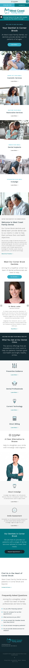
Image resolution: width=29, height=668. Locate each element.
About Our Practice (7, 253)
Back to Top (15, 661)
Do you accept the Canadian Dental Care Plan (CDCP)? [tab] (14, 621)
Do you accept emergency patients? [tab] (14, 625)
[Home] (14, 11)
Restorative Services (14, 113)
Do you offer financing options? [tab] (12, 608)
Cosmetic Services (14, 78)
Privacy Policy (7, 660)
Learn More (14, 44)
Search (19, 660)
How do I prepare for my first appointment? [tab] (12, 613)
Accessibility (14, 660)
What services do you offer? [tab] (11, 617)
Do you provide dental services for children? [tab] (13, 629)
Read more (14, 328)
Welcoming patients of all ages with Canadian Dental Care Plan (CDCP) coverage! (14, 18)
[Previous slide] (1, 305)
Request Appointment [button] (14, 551)
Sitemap (24, 660)
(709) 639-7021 (7, 5)
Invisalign (14, 182)
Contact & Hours (6, 587)
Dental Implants (14, 147)
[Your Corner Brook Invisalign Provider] (14, 2)
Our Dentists (14, 276)
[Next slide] (28, 305)
